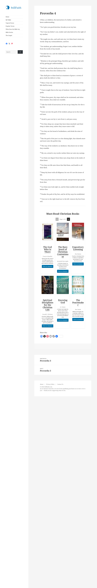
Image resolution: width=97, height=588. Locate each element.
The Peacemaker (78, 302)
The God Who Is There (47, 249)
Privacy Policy (50, 384)
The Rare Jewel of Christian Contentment (62, 252)
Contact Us (60, 384)
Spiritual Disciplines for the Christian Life (47, 305)
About (41, 384)
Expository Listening (78, 248)
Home (7, 17)
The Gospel (9, 35)
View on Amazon (47, 266)
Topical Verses (10, 23)
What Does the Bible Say (13, 29)
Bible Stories (9, 32)
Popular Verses (10, 26)
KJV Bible (8, 20)
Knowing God (62, 301)
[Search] (20, 52)
